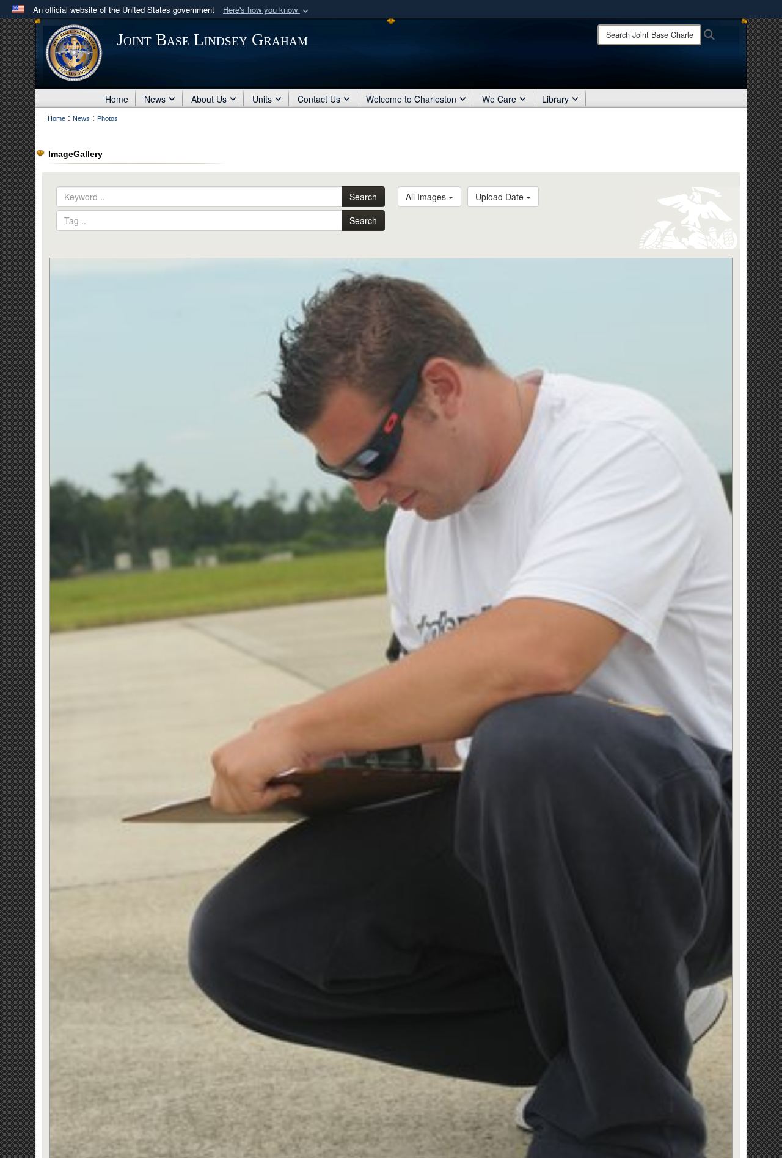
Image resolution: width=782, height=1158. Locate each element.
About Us (209, 99)
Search (363, 197)
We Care (499, 99)
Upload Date (500, 197)
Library (555, 99)
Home (116, 99)
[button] (267, 10)
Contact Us (319, 99)
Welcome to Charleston (411, 99)
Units (262, 99)
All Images (427, 197)
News (155, 99)
